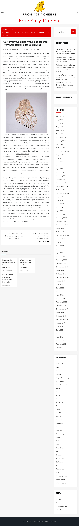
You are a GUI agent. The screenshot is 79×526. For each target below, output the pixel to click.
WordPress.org (61, 510)
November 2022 (62, 270)
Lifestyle (59, 430)
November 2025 (62, 144)
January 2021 (61, 347)
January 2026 (61, 141)
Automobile (60, 364)
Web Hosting (61, 483)
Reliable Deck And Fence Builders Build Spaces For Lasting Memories (65, 59)
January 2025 (61, 179)
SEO (57, 451)
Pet (57, 441)
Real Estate (60, 448)
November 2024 (62, 186)
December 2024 (62, 183)
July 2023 (59, 242)
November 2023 (62, 228)
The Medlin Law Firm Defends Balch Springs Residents (64, 85)
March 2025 (60, 172)
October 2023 (61, 232)
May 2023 (59, 249)
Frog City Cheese (40, 20)
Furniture (59, 402)
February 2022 (61, 302)
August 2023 (60, 239)
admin (6, 49)
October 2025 (61, 148)
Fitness (58, 395)
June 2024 (60, 204)
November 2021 (62, 312)
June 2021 (59, 330)
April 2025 (59, 169)
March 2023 (60, 256)
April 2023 (59, 253)
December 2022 (62, 267)
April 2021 (59, 337)
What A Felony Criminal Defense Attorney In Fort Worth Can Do (65, 77)
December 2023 (62, 225)
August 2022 (60, 281)
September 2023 (62, 235)
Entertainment (61, 385)
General (59, 409)
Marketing (60, 434)
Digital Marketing (62, 378)
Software (59, 462)
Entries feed (60, 503)
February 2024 (61, 218)
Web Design (60, 479)
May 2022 (59, 291)
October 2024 (61, 190)
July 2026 (59, 120)
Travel (58, 472)
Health (58, 413)
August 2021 (60, 323)
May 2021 (59, 333)
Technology (60, 469)
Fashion (59, 388)
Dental (58, 374)
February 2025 (61, 176)
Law (57, 427)
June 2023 (60, 246)
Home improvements (64, 420)
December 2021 (62, 309)
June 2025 (60, 162)
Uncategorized (61, 476)
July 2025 (59, 158)
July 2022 (59, 284)
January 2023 (61, 263)
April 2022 (59, 295)
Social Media (60, 458)
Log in (58, 499)
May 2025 (59, 165)
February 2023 (61, 260)
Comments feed (62, 506)
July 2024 (59, 200)
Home (26, 49)
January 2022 (61, 305)
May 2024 (59, 207)
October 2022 (61, 274)
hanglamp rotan (22, 154)
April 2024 (60, 211)
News (58, 437)
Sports (58, 465)
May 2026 (59, 127)
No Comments (35, 49)
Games (58, 406)
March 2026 (60, 134)
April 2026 (59, 130)
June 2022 (60, 288)
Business (59, 371)
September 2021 (62, 319)
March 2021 (60, 340)
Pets (57, 444)
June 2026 (60, 123)
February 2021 (61, 344)
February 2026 (61, 137)
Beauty (58, 367)
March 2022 (60, 298)
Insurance (59, 423)
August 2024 (60, 197)
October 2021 (61, 316)
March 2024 (60, 214)
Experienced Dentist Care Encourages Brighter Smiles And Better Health (65, 51)
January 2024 (61, 221)
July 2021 (59, 326)
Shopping (59, 455)
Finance (59, 392)
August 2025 (60, 155)
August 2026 (60, 116)
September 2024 (62, 193)
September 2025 (62, 151)
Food (58, 399)
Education (60, 381)
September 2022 (62, 277)
